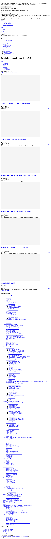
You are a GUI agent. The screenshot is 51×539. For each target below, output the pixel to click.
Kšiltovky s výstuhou (10, 465)
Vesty (9, 399)
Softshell (7, 449)
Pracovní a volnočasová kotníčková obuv (14, 325)
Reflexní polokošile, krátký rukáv (15, 412)
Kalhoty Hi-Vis (9, 442)
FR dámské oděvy (9, 456)
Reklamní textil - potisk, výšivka (10, 514)
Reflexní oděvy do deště (11, 423)
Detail (49, 108)
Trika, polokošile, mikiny (11, 445)
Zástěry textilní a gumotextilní (14, 386)
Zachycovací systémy (10, 482)
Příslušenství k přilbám (10, 464)
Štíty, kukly (8, 475)
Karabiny (8, 486)
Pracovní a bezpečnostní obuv (9, 324)
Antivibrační (8, 323)
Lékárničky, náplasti (10, 513)
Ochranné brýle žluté (10, 471)
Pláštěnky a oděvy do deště (14, 385)
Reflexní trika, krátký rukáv (14, 410)
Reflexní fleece (9, 432)
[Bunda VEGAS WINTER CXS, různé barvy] (20, 100)
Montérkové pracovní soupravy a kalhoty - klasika (19, 356)
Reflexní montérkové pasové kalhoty (16, 418)
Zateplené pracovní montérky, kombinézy (17, 357)
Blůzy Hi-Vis (8, 439)
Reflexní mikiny (11, 414)
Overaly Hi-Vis (9, 444)
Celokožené (8, 298)
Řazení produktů (4, 71)
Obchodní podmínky (7, 40)
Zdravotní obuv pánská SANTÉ (12, 498)
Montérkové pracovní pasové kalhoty (16, 351)
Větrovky (10, 380)
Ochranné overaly (12, 387)
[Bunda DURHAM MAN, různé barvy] (20, 136)
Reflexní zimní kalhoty (13, 406)
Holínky (7, 339)
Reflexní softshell (9, 431)
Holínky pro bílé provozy (11, 343)
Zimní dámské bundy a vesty (14, 369)
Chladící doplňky (12, 393)
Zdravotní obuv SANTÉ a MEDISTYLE (12, 494)
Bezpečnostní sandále (10, 331)
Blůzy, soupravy (9, 438)
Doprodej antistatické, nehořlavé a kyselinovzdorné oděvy (18, 523)
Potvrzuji (2, 20)
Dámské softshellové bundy (14, 362)
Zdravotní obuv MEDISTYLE (12, 499)
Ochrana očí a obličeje (8, 467)
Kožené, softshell (12, 302)
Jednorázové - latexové (13, 314)
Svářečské (8, 300)
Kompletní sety (9, 479)
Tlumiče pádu (9, 481)
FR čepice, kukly (9, 455)
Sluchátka (8, 461)
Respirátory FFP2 (12, 492)
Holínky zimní (9, 341)
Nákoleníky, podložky (7, 501)
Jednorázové (8, 313)
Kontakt (5, 47)
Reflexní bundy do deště (13, 424)
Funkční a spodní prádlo (13, 388)
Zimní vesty (10, 368)
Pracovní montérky (10, 348)
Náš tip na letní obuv (7, 530)
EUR (4, 29)
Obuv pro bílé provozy (10, 338)
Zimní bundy (11, 367)
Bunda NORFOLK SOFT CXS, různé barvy (16, 211)
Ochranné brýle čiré (10, 468)
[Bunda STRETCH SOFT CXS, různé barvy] (20, 244)
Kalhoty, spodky (9, 440)
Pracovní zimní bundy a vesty (12, 365)
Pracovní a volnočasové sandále (12, 327)
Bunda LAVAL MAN (8, 283)
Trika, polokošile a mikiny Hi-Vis (13, 446)
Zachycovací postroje (7, 477)
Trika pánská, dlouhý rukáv (14, 373)
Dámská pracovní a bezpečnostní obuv (14, 333)
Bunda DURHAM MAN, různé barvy (13, 139)
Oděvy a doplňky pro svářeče (12, 451)
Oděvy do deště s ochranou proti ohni (14, 454)
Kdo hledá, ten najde (5, 35)
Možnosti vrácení (6, 46)
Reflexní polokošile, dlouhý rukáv (15, 413)
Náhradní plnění (6, 43)
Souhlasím (8, 6)
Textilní (7, 311)
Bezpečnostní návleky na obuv (12, 332)
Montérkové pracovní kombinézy (15, 354)
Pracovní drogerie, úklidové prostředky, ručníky (13, 506)
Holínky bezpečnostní (10, 342)
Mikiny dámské (11, 379)
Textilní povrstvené (10, 305)
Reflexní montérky (10, 415)
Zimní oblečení (9, 448)
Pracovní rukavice (7, 295)
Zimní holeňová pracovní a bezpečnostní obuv (15, 337)
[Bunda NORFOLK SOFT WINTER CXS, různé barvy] (20, 172)
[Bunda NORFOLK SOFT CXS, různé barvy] (20, 208)
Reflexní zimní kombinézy (14, 407)
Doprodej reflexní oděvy (11, 521)
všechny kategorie (4, 290)
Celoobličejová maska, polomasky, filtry (14, 488)
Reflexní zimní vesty (12, 405)
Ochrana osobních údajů (17, 536)
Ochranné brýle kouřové (11, 469)
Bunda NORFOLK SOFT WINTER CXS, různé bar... (19, 175)
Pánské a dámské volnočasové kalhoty (16, 383)
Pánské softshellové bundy (14, 361)
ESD (7, 320)
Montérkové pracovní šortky (14, 352)
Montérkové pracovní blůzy (14, 349)
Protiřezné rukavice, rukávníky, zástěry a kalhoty (16, 319)
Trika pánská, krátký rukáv (14, 371)
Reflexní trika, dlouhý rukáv (14, 411)
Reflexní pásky (9, 436)
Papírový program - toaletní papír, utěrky (14, 510)
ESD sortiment (9, 457)
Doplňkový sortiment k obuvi (12, 344)
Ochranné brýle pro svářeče (11, 473)
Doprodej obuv (9, 517)
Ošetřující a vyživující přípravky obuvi (14, 345)
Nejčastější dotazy (7, 45)
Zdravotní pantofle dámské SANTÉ (13, 495)
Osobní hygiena (9, 507)
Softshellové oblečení (10, 360)
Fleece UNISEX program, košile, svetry (14, 395)
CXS (2, 61)
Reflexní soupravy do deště (14, 427)
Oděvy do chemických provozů (12, 452)
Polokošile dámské (12, 376)
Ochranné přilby (9, 463)
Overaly (7, 443)
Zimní (7, 301)
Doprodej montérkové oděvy (12, 519)
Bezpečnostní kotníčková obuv (12, 329)
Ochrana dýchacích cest (8, 487)
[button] (2, 27)
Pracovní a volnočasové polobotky (13, 326)
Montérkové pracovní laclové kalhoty (16, 350)
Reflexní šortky (11, 420)
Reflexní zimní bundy (13, 404)
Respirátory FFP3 (12, 493)
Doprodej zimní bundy (10, 520)
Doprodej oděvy (9, 518)
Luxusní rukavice (9, 299)
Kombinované (9, 296)
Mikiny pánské (11, 377)
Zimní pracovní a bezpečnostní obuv (13, 336)
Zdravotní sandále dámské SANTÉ (13, 496)
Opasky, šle (10, 394)
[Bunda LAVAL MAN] (20, 280)
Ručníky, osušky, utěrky (11, 511)
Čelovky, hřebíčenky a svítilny (9, 502)
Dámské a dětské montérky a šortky (15, 358)
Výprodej (5, 515)
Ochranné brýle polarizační (11, 474)
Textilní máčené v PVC (13, 310)
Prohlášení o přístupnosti (6, 536)
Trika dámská (11, 374)
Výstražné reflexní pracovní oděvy (10, 401)
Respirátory (8, 489)
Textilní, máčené (11, 304)
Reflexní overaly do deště (13, 429)
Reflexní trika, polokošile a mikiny (13, 408)
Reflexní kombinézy (12, 421)
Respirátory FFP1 (12, 490)
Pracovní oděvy (6, 346)
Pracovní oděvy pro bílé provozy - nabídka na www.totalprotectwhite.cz (18, 505)
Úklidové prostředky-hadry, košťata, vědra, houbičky (17, 512)
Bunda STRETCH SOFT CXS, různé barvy (15, 247)
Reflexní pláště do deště (13, 426)
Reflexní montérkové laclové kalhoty (16, 419)
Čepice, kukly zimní (12, 392)
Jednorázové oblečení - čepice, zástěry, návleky (13, 500)
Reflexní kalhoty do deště (13, 425)
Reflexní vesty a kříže (10, 430)
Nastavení (3, 6)
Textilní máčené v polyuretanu (14, 306)
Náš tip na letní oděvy (7, 531)
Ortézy (4, 504)
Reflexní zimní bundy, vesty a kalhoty (14, 402)
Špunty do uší (9, 460)
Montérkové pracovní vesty (14, 355)
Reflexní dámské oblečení (11, 433)
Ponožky (10, 389)
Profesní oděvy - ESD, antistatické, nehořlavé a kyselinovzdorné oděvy (18, 437)
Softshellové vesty (12, 363)
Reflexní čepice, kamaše (11, 435)
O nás (4, 44)
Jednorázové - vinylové (13, 317)
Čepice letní (10, 390)
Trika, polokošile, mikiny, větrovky (13, 370)
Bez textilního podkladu (11, 312)
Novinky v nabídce (7, 533)
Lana (7, 485)
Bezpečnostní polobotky (11, 330)
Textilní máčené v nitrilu (13, 307)
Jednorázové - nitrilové (13, 316)
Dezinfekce (8, 508)
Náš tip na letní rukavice (8, 529)
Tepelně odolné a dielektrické (12, 321)
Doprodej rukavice (10, 524)
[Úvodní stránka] (5, 33)
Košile (9, 400)
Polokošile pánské (12, 375)
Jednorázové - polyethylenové (14, 318)
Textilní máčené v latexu (13, 308)
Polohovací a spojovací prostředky (13, 483)
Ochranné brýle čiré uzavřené (12, 470)
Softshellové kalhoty (12, 364)
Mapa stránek (25, 536)
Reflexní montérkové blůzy (14, 417)
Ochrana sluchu (6, 458)
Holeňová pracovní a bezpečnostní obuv (14, 335)
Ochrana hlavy (6, 462)
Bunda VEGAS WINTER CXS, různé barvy (15, 103)
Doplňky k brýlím (9, 476)
